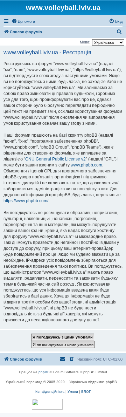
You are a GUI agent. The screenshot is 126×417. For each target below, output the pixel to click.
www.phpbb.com (86, 165)
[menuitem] (23, 21)
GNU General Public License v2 (55, 159)
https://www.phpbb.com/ (26, 200)
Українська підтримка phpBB (93, 382)
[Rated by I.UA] (47, 404)
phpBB (44, 372)
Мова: (85, 42)
